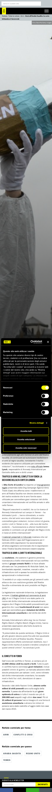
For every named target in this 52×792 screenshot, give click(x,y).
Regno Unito (33, 753)
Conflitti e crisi (23, 734)
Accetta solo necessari (26, 448)
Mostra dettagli (37, 423)
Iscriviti (43, 784)
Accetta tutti (26, 431)
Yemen (6, 760)
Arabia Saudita (12, 753)
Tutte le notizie (14, 16)
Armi (22, 16)
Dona (6, 778)
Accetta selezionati (26, 439)
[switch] (45, 396)
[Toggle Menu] (46, 11)
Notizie (4, 16)
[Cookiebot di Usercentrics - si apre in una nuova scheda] (31, 342)
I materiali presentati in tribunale (16, 537)
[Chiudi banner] (48, 342)
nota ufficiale (37, 466)
